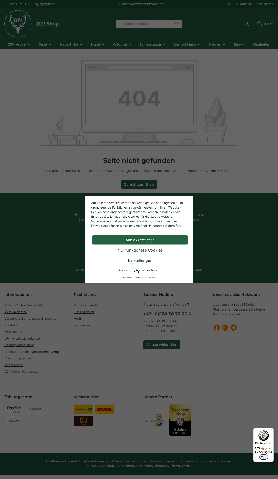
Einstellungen (140, 260)
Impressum (127, 277)
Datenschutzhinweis (145, 277)
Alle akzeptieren (140, 239)
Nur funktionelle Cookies (140, 250)
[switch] (263, 457)
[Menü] (271, 430)
